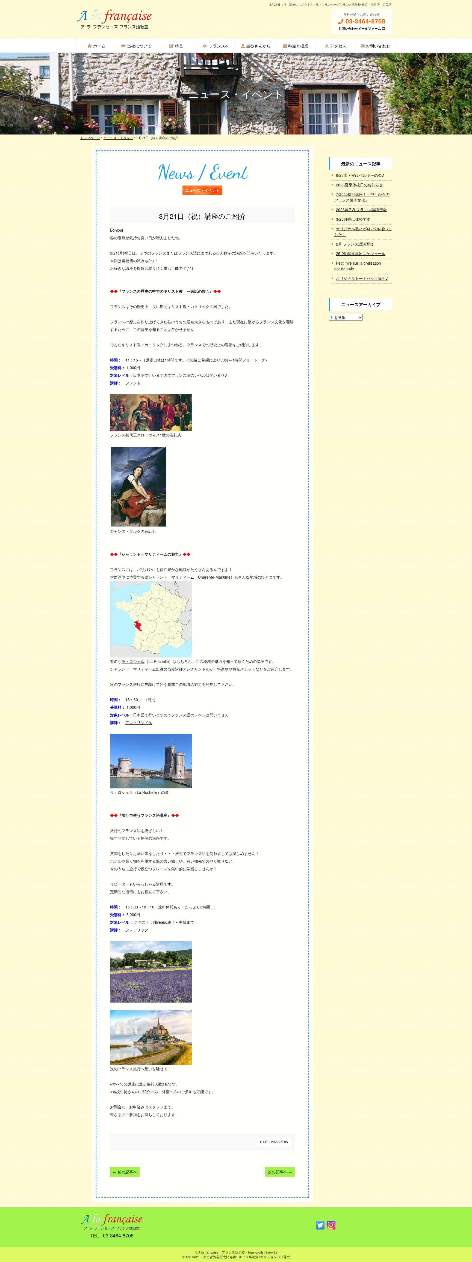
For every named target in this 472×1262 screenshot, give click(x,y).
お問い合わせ (377, 46)
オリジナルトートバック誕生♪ (362, 278)
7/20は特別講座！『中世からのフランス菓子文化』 (362, 197)
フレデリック (136, 929)
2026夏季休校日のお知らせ (359, 184)
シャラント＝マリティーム (171, 577)
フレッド (133, 382)
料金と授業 (297, 46)
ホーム (98, 46)
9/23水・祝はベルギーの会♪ (360, 175)
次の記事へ (280, 1171)
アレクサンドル (138, 722)
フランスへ (218, 46)
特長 (178, 46)
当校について (139, 46)
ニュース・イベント (118, 137)
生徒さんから (258, 46)
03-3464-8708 (364, 21)
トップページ (90, 137)
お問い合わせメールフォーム (360, 28)
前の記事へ (125, 1171)
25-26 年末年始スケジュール (360, 253)
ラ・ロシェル (133, 661)
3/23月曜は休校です (353, 219)
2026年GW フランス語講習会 (361, 209)
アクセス (337, 46)
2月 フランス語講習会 (355, 244)
